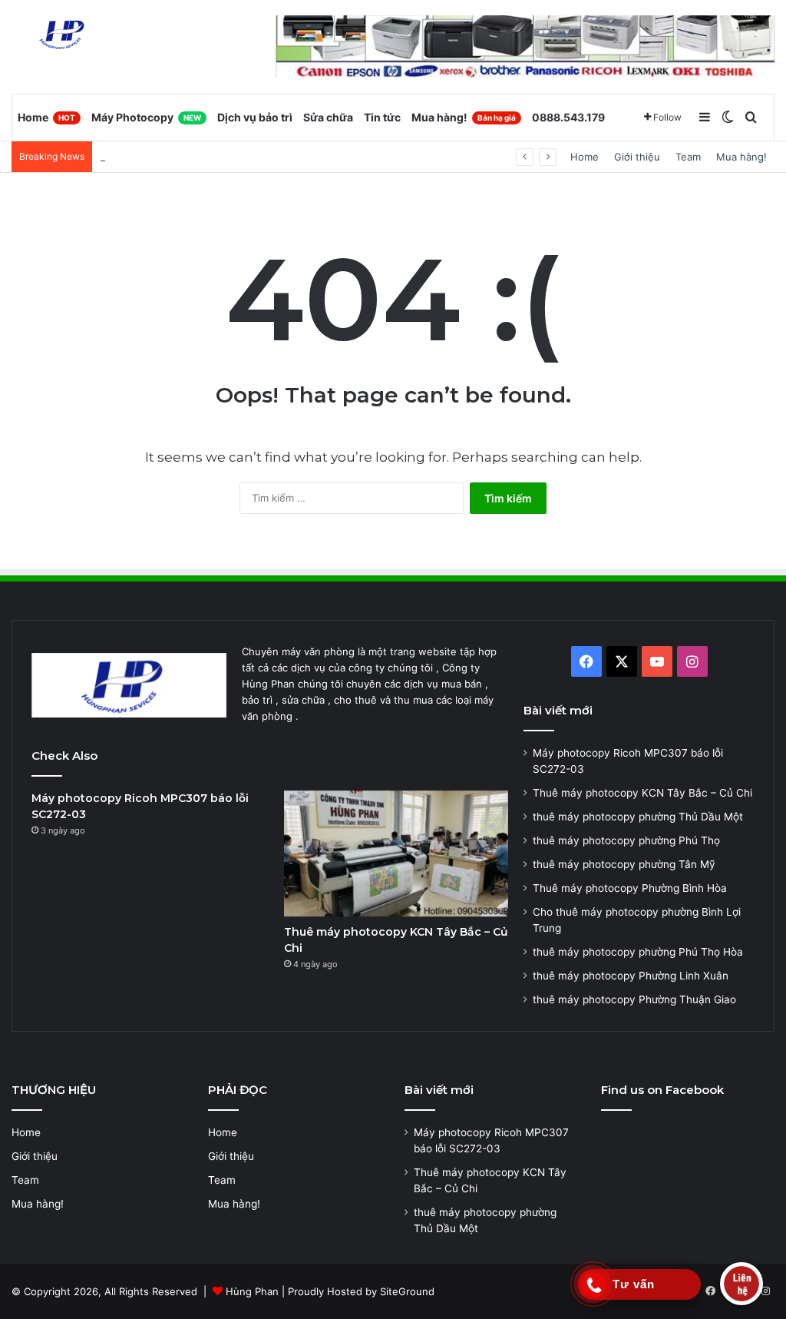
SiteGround (407, 1291)
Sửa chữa (328, 117)
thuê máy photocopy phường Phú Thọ (626, 840)
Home (46, 117)
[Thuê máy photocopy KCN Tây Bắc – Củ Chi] (396, 853)
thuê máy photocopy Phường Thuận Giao (634, 999)
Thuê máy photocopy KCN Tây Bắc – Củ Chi (642, 793)
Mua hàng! (463, 117)
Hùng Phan (252, 1291)
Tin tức (382, 117)
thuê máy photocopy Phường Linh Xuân (630, 975)
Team (688, 157)
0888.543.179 (568, 117)
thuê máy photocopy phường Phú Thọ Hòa (638, 952)
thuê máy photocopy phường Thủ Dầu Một (202, 157)
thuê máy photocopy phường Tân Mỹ (624, 864)
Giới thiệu (637, 157)
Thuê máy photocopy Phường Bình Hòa (630, 888)
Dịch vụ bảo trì (254, 117)
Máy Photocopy (146, 117)
